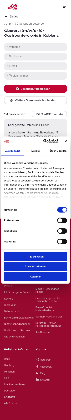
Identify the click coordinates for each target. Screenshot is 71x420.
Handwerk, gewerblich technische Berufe (48, 299)
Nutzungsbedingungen (17, 323)
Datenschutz (11, 311)
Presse (8, 285)
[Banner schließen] (66, 141)
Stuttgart (9, 396)
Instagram (45, 359)
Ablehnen (35, 276)
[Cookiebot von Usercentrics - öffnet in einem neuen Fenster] (44, 141)
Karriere (8, 298)
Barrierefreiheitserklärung (19, 317)
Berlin (7, 358)
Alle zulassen (36, 256)
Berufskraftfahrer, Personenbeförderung (48, 324)
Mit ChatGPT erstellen (50, 114)
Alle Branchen (43, 332)
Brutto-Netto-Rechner (17, 330)
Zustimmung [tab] (13, 150)
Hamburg (9, 365)
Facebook (46, 366)
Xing (42, 373)
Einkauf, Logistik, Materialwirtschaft (46, 309)
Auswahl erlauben (35, 266)
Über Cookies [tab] (58, 150)
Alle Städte (10, 403)
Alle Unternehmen (14, 336)
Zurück (14, 16)
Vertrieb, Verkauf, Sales (49, 316)
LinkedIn (45, 379)
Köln (6, 377)
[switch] (62, 220)
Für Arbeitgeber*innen (17, 292)
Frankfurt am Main (14, 384)
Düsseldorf (10, 390)
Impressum (10, 304)
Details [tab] (35, 150)
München (9, 371)
